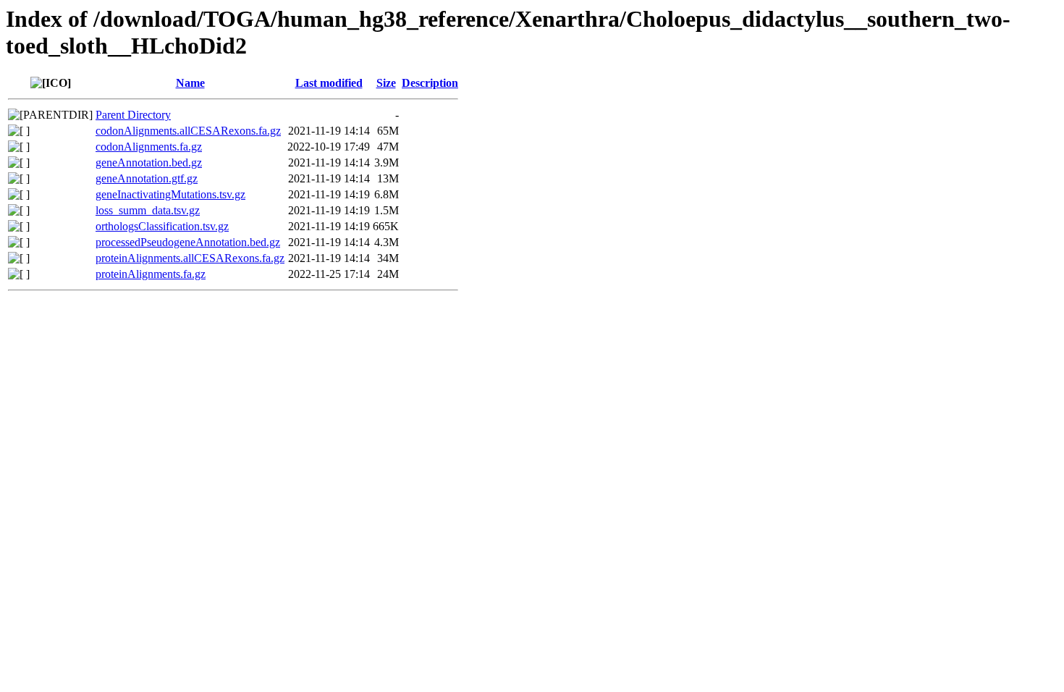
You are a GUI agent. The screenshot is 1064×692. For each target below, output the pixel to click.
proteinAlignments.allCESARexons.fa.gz (190, 258)
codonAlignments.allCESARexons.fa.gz (188, 131)
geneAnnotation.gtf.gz (147, 178)
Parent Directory (133, 115)
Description (430, 83)
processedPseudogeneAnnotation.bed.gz (188, 242)
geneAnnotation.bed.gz (149, 162)
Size (386, 83)
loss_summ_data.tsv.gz (148, 210)
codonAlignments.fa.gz (149, 146)
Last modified (329, 83)
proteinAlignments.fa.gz (151, 274)
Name (190, 83)
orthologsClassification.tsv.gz (162, 226)
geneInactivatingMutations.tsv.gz (170, 194)
